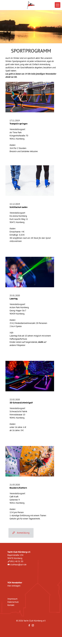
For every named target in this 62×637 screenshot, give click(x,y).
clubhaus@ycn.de (18, 564)
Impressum (12, 598)
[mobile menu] (57, 5)
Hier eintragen (13, 585)
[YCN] (31, 5)
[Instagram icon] (33, 625)
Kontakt (10, 605)
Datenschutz (13, 602)
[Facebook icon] (29, 625)
